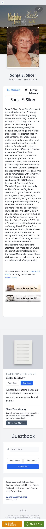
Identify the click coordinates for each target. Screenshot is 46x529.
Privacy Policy (16, 518)
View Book (12, 383)
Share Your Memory (16, 423)
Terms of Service (30, 518)
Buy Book (27, 383)
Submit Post (23, 466)
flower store (11, 277)
